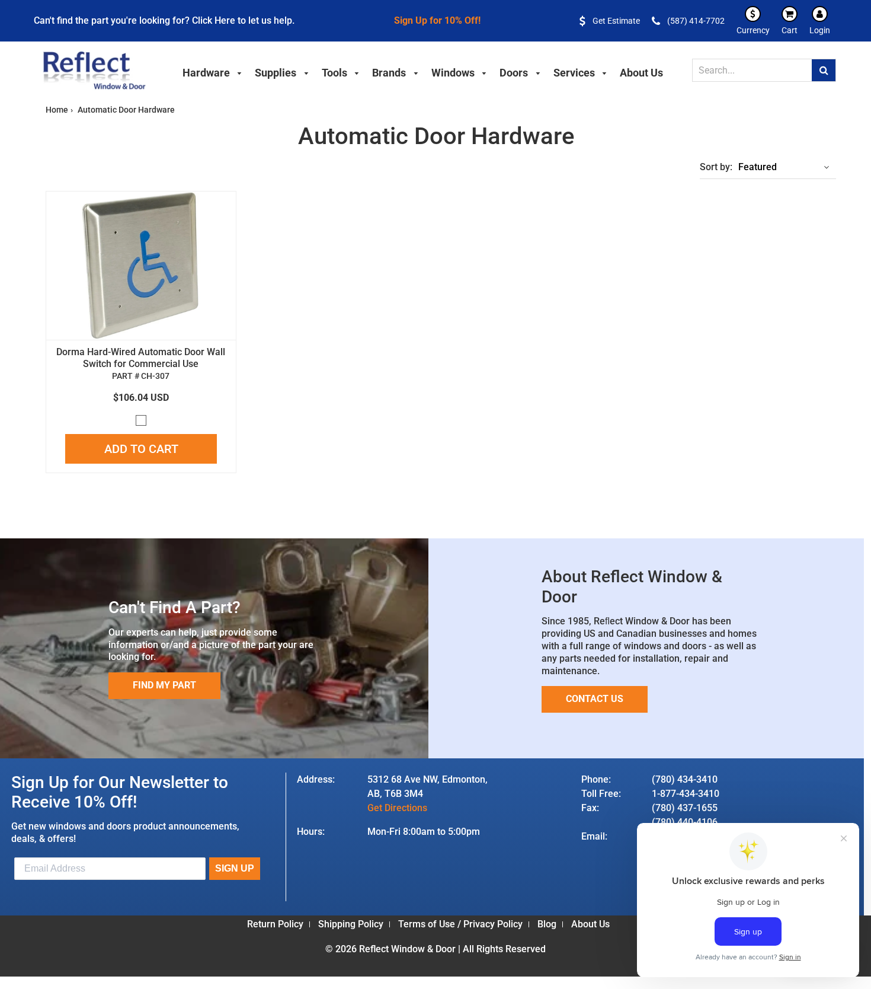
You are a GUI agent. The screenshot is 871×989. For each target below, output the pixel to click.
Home (57, 109)
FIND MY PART (164, 685)
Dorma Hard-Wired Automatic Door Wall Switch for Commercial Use (140, 358)
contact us (594, 698)
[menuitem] (212, 71)
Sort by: (716, 167)
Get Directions (397, 807)
